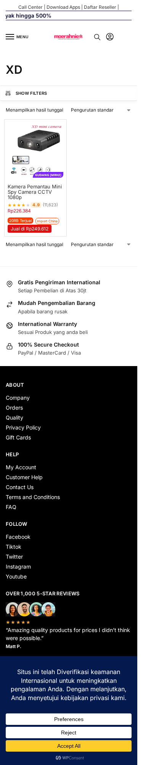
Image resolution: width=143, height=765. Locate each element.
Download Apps (63, 7)
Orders (14, 407)
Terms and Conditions (33, 497)
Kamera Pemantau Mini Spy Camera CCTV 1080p (35, 192)
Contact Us (20, 487)
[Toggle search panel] (97, 37)
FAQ (11, 507)
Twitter (14, 556)
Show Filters (31, 93)
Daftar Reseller (100, 7)
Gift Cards (18, 437)
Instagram (18, 566)
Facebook (18, 536)
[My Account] (109, 37)
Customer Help (24, 477)
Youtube (16, 576)
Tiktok (13, 546)
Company (18, 397)
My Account (21, 467)
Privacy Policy (23, 427)
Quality (14, 417)
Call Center (30, 7)
